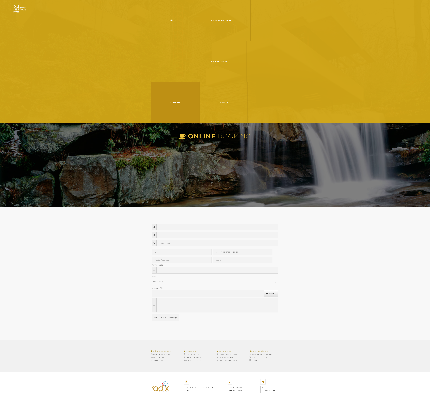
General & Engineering (228, 354)
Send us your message (165, 317)
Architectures (219, 61)
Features (175, 102)
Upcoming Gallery (193, 360)
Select (155, 276)
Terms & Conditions (226, 357)
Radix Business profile (162, 354)
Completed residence (194, 354)
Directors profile (160, 357)
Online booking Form (227, 360)
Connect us (157, 360)
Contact (223, 102)
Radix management (221, 20)
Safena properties (259, 357)
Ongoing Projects (193, 357)
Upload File (157, 288)
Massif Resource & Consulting (263, 354)
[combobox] (215, 282)
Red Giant (255, 360)
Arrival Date (157, 265)
